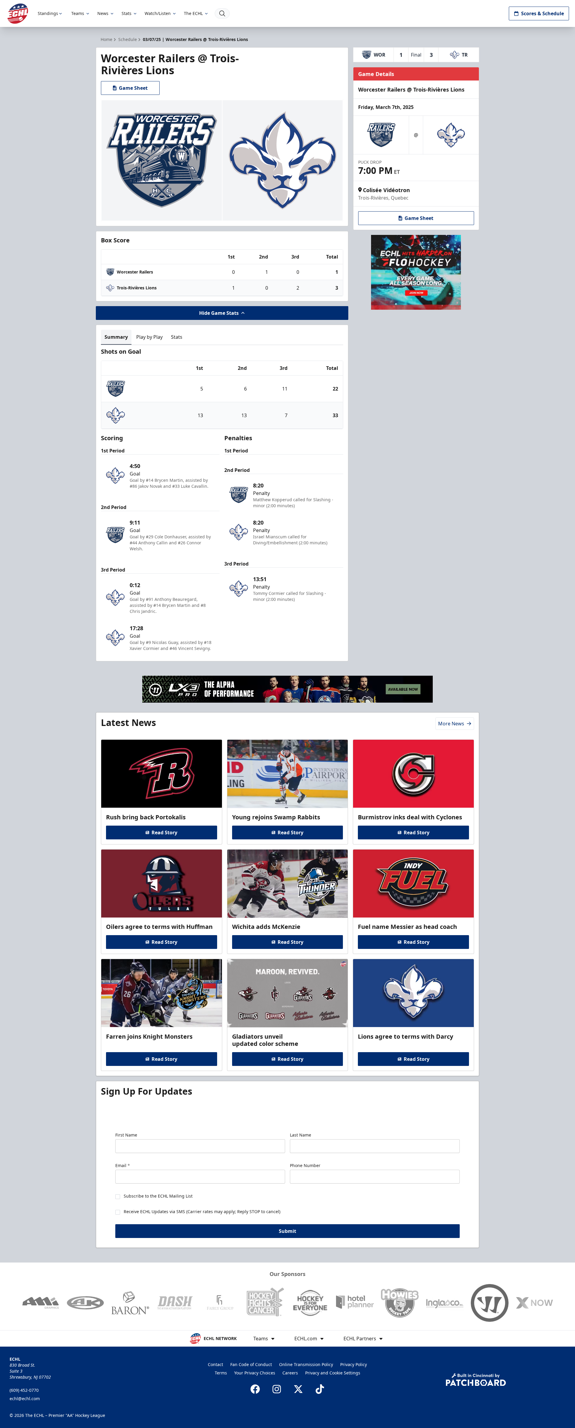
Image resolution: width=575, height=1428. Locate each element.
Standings (48, 13)
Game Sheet (133, 88)
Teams (77, 13)
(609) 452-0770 (24, 1390)
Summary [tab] (116, 337)
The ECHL (193, 13)
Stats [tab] (176, 337)
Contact (215, 1364)
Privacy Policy (353, 1364)
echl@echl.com (25, 1398)
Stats (126, 13)
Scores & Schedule (542, 13)
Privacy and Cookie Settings (332, 1373)
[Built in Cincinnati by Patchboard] (476, 1379)
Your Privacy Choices (254, 1373)
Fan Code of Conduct (251, 1364)
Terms (221, 1373)
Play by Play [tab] (149, 337)
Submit (287, 1231)
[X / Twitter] (298, 1389)
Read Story (164, 832)
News (102, 13)
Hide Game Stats (219, 313)
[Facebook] (255, 1389)
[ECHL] (17, 13)
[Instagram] (276, 1389)
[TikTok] (319, 1389)
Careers (290, 1373)
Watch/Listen (158, 13)
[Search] (222, 13)
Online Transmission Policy (306, 1364)
